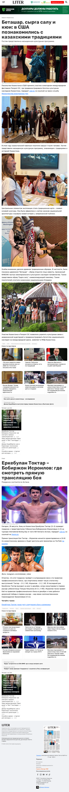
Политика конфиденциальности (44, 765)
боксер (39, 608)
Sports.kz (15, 534)
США (4, 343)
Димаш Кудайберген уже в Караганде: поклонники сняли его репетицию (11, 446)
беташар (34, 343)
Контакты (38, 767)
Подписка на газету (57, 2)
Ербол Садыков (6, 44)
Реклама (38, 763)
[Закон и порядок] (36, 2)
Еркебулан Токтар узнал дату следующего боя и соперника (26, 604)
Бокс (17, 608)
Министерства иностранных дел (15, 94)
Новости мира (7, 414)
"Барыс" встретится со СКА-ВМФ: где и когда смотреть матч (23, 663)
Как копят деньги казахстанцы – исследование (19, 399)
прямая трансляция (25, 608)
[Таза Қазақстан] (46, 2)
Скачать (38, 755)
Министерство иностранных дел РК (20, 343)
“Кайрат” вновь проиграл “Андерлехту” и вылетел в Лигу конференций (27, 668)
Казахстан (5, 608)
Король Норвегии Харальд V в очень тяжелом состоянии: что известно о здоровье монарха (11, 421)
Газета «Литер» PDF (42, 769)
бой (34, 608)
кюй (8, 343)
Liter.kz (32, 91)
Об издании (39, 762)
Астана (12, 608)
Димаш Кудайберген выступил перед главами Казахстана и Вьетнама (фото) (29, 404)
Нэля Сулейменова (7, 485)
